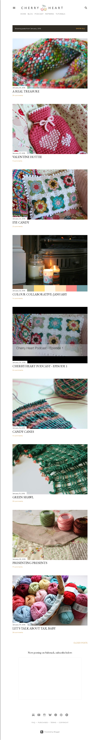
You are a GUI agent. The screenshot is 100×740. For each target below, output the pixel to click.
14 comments (17, 298)
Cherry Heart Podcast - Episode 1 (39, 366)
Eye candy (20, 222)
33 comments (17, 501)
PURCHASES (43, 722)
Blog (30, 14)
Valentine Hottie (27, 157)
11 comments (17, 161)
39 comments (17, 95)
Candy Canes (23, 432)
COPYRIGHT (63, 722)
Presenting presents (29, 563)
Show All (80, 29)
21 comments (17, 226)
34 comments (17, 370)
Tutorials (60, 14)
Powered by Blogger (52, 732)
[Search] (86, 7)
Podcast (39, 14)
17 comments (17, 567)
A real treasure (25, 91)
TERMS (53, 722)
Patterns (49, 14)
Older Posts (81, 643)
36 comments (17, 632)
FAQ (33, 722)
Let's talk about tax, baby (33, 628)
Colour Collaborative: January (39, 294)
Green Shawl (23, 497)
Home (23, 14)
